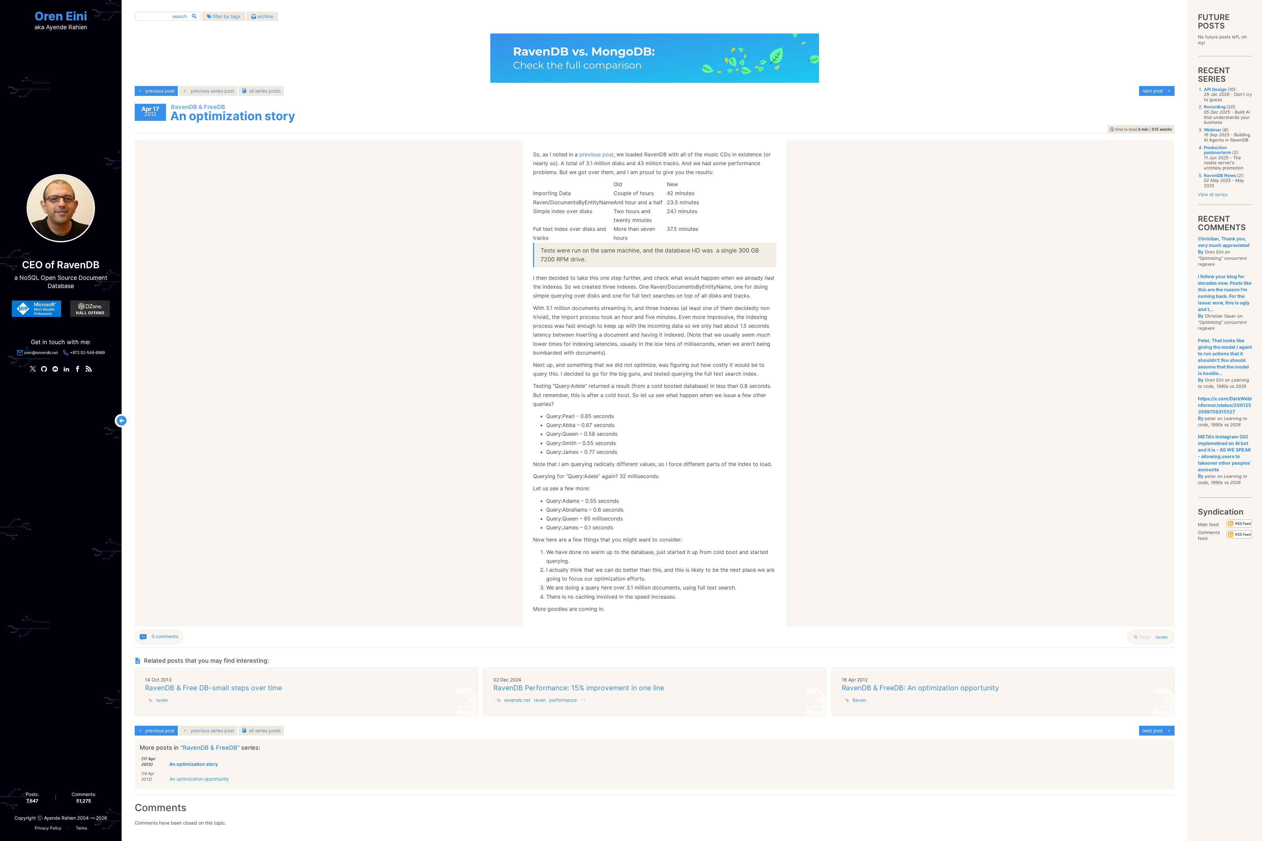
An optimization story (193, 764)
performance (563, 700)
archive (264, 16)
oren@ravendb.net (41, 352)
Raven (859, 700)
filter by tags (226, 16)
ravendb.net (517, 700)
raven (1162, 637)
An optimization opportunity (199, 779)
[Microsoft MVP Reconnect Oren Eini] (36, 308)
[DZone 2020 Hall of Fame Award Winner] (90, 308)
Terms (81, 828)
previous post (596, 154)
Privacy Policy (48, 828)
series (265, 91)
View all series (1212, 194)
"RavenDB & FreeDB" (210, 747)
